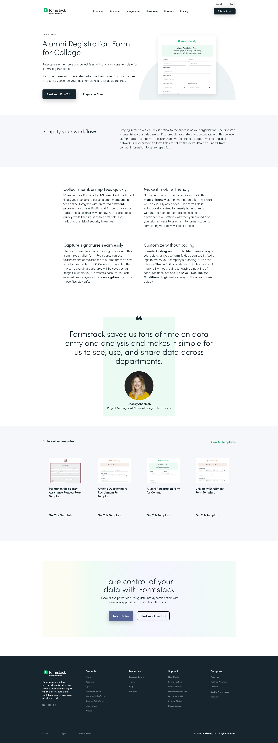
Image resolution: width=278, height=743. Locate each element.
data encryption (107, 277)
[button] (98, 11)
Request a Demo (93, 94)
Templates (49, 34)
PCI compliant (109, 195)
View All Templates (223, 442)
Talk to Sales (225, 11)
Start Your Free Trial (59, 94)
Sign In (233, 3)
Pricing (184, 11)
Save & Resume (192, 273)
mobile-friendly (155, 200)
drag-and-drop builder (176, 251)
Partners (169, 11)
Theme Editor (165, 264)
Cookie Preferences (220, 691)
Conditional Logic (156, 277)
